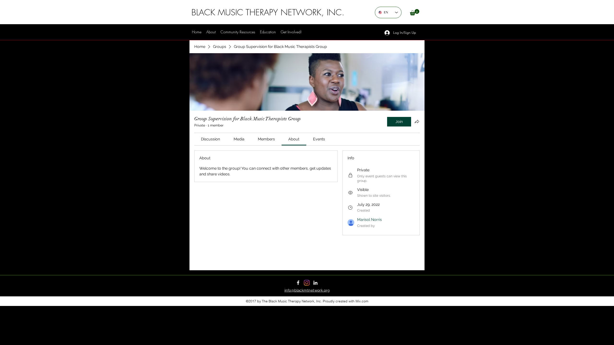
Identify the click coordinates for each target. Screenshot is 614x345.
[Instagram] (307, 283)
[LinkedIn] (315, 283)
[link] (210, 139)
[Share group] (417, 121)
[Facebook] (298, 283)
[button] (414, 12)
